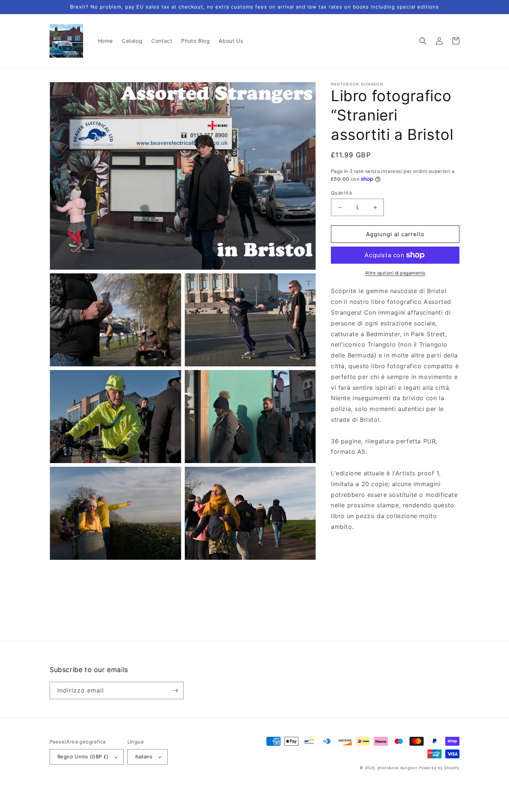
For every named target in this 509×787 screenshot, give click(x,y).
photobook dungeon (397, 767)
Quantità (341, 193)
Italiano (144, 756)
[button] (423, 41)
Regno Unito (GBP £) (83, 756)
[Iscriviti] (175, 690)
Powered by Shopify (439, 767)
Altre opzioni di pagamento (395, 273)
